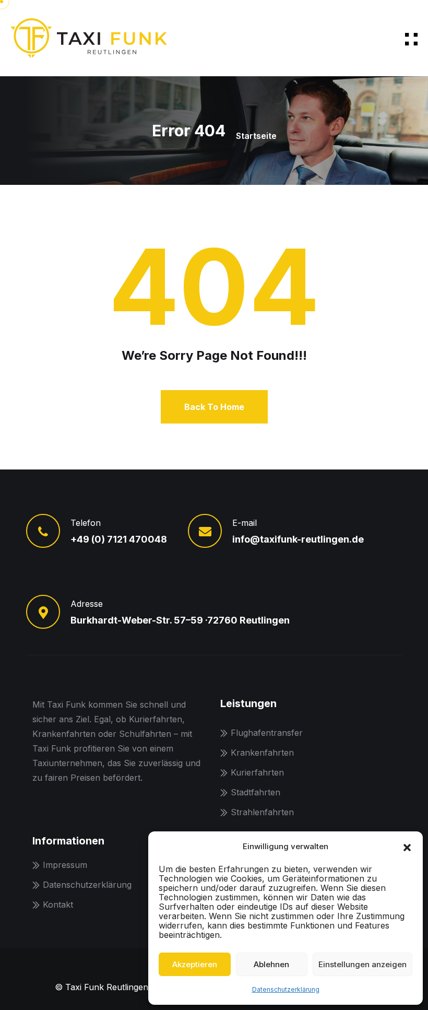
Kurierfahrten (257, 772)
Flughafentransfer (267, 732)
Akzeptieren (194, 964)
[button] (407, 846)
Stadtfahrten (255, 792)
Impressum (65, 865)
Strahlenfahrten (262, 812)
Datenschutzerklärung (285, 989)
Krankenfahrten (262, 752)
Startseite (256, 136)
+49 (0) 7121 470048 (118, 539)
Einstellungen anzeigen (362, 964)
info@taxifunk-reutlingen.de (298, 539)
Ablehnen (271, 964)
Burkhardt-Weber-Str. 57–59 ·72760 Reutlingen (180, 620)
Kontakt (58, 904)
